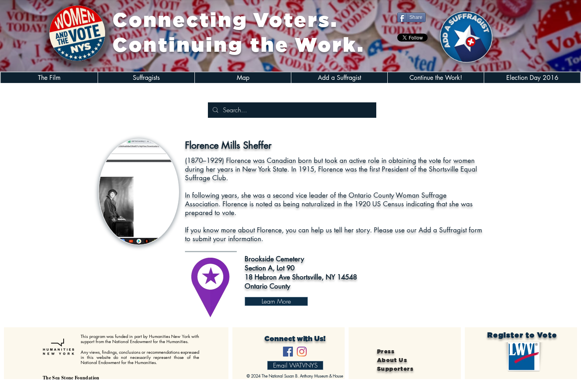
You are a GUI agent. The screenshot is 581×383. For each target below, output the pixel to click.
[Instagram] (302, 352)
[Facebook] (288, 352)
